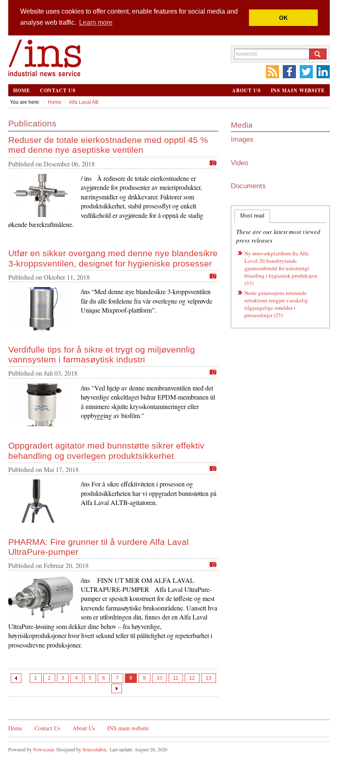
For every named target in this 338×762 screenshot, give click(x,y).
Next (116, 688)
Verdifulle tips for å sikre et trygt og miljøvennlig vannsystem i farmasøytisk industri (101, 354)
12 (192, 678)
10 (159, 678)
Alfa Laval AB (84, 102)
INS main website (298, 90)
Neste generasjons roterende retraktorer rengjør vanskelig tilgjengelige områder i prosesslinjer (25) (276, 304)
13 (208, 678)
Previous (16, 678)
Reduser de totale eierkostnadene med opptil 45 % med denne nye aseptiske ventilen (108, 144)
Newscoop (43, 749)
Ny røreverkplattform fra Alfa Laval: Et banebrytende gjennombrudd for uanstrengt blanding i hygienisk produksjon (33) (280, 268)
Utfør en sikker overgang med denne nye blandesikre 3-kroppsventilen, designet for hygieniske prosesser (113, 258)
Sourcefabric (94, 749)
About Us (246, 90)
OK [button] (283, 17)
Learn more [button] (96, 22)
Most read (252, 216)
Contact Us (58, 90)
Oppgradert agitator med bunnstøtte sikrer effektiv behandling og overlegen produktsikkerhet (106, 450)
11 (175, 678)
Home (21, 90)
